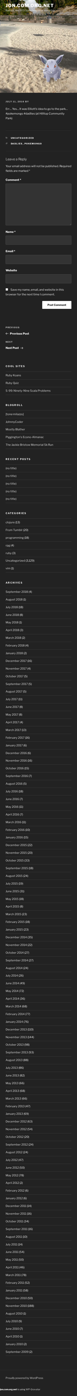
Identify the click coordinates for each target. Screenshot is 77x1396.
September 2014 (17, 960)
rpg (8, 545)
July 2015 (12, 883)
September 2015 (17, 868)
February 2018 (15, 645)
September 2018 (17, 592)
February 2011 (15, 1282)
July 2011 (11, 1244)
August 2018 (14, 599)
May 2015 (12, 899)
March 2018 (13, 638)
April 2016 (12, 814)
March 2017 (13, 730)
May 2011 (12, 1259)
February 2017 (15, 737)
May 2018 (12, 622)
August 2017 (14, 691)
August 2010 (14, 1313)
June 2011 (12, 1252)
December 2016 (16, 753)
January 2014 (14, 1021)
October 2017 (15, 676)
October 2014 (15, 952)
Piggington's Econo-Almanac (25, 437)
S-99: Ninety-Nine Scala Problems (28, 390)
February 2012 (15, 1190)
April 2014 (12, 998)
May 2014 (12, 991)
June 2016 (12, 799)
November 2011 (16, 1213)
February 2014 (15, 1014)
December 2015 (16, 845)
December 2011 (16, 1206)
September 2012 (17, 1144)
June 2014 (12, 983)
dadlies (17, 143)
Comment (13, 180)
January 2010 (14, 1344)
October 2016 (15, 768)
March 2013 (13, 1098)
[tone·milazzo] (15, 414)
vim (8, 568)
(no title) (11, 468)
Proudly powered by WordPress (24, 1377)
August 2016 (14, 783)
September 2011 (16, 1229)
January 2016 (14, 837)
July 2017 (12, 699)
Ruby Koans (13, 375)
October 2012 (15, 1137)
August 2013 (14, 1060)
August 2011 (14, 1236)
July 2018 (12, 607)
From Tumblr (14, 530)
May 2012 (12, 1175)
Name (11, 232)
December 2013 (16, 1029)
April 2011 (12, 1267)
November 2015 (16, 852)
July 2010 (12, 1321)
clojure (10, 522)
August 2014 (14, 968)
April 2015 (12, 906)
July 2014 (12, 975)
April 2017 (12, 722)
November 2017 (16, 668)
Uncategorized (22, 138)
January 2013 (14, 1113)
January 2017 (14, 745)
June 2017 (12, 707)
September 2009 (17, 1352)
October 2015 (15, 860)
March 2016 (13, 822)
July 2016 (12, 791)
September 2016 (17, 776)
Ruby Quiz (12, 383)
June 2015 (12, 891)
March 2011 (13, 1275)
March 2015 (13, 914)
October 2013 (15, 1044)
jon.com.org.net (30, 5)
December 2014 (16, 937)
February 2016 (15, 830)
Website (11, 270)
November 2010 (16, 1306)
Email (10, 251)
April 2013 (12, 1091)
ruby (9, 553)
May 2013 (12, 1083)
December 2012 (16, 1121)
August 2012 (14, 1152)
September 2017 (17, 684)
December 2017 (16, 661)
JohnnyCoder (14, 422)
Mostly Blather (15, 429)
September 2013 (17, 1052)
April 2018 (12, 630)
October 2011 (14, 1221)
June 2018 (12, 615)
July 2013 (12, 1067)
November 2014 (16, 945)
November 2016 (16, 760)
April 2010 (12, 1336)
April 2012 (12, 1183)
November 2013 (16, 1037)
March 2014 (13, 1006)
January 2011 (14, 1290)
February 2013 (15, 1106)
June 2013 (12, 1075)
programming (15, 537)
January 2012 (14, 1198)
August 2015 (14, 876)
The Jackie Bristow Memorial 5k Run (29, 444)
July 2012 (12, 1160)
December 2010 (16, 1298)
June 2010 (12, 1328)
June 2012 (12, 1167)
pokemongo (33, 143)
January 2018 (14, 653)
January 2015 (14, 929)
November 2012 (16, 1129)
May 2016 (12, 806)
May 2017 (12, 714)
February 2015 (15, 922)
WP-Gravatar (33, 1389)
